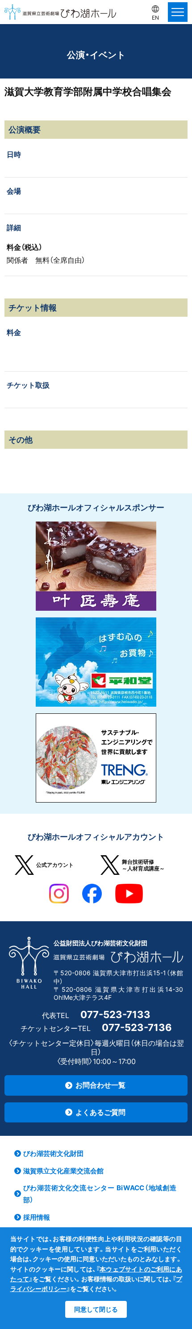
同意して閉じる (96, 1309)
